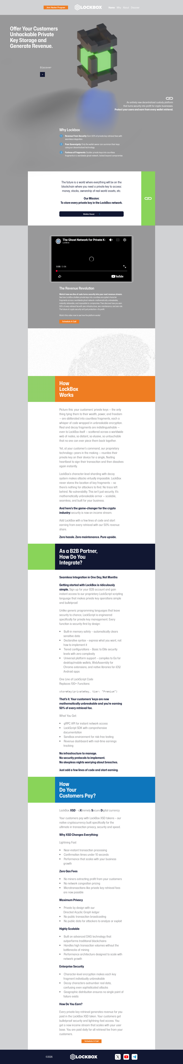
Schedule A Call (69, 321)
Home (112, 7)
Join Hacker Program (55, 7)
